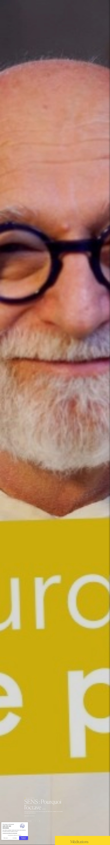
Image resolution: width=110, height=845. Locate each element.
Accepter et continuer (23, 838)
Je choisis (15, 838)
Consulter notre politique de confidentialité (10, 833)
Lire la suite (29, 820)
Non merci (6, 838)
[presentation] (35, 821)
